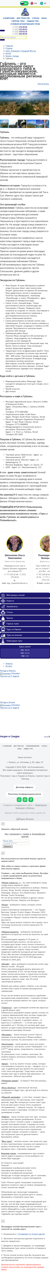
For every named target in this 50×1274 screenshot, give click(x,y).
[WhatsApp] (19, 799)
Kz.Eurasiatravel (25, 12)
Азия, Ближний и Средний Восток (21, 51)
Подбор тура (33, 21)
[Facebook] (30, 799)
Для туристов (23, 18)
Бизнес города (12, 56)
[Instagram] (25, 799)
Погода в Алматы (8, 671)
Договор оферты (24, 787)
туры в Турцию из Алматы (23, 776)
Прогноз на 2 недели (9, 676)
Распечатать (43, 84)
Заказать (7, 846)
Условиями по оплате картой (31, 1234)
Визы (44, 18)
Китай (8, 53)
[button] (13, 123)
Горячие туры (18, 21)
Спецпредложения (32, 746)
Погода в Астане (7, 702)
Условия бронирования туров (25, 24)
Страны (35, 18)
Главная (9, 46)
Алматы (9, 663)
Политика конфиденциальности (24, 794)
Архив (46, 736)
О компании (8, 18)
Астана (9, 666)
